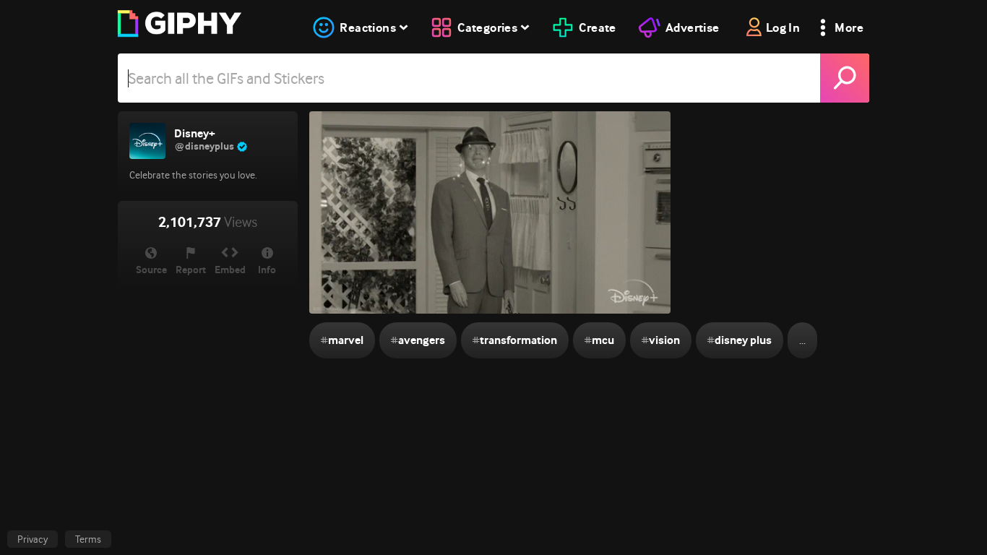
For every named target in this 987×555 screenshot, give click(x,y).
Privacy (32, 539)
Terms (88, 539)
